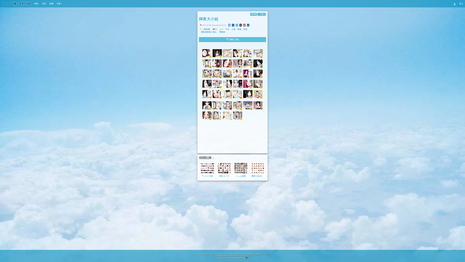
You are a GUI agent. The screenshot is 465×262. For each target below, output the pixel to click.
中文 (227, 29)
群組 (36, 4)
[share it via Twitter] (237, 25)
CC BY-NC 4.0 (265, 254)
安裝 (236, 40)
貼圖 (51, 4)
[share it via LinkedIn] (248, 25)
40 (216, 29)
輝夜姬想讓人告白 (209, 32)
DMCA (248, 256)
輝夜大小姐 (208, 19)
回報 (254, 14)
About (236, 256)
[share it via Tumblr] (240, 25)
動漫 (239, 29)
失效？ (262, 14)
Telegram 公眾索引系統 (16, 4)
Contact (242, 256)
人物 (233, 29)
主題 (44, 4)
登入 (461, 4)
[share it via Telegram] (229, 25)
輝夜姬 (222, 32)
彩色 (245, 29)
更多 (59, 4)
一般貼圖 (206, 29)
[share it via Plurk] (244, 25)
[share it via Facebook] (233, 25)
